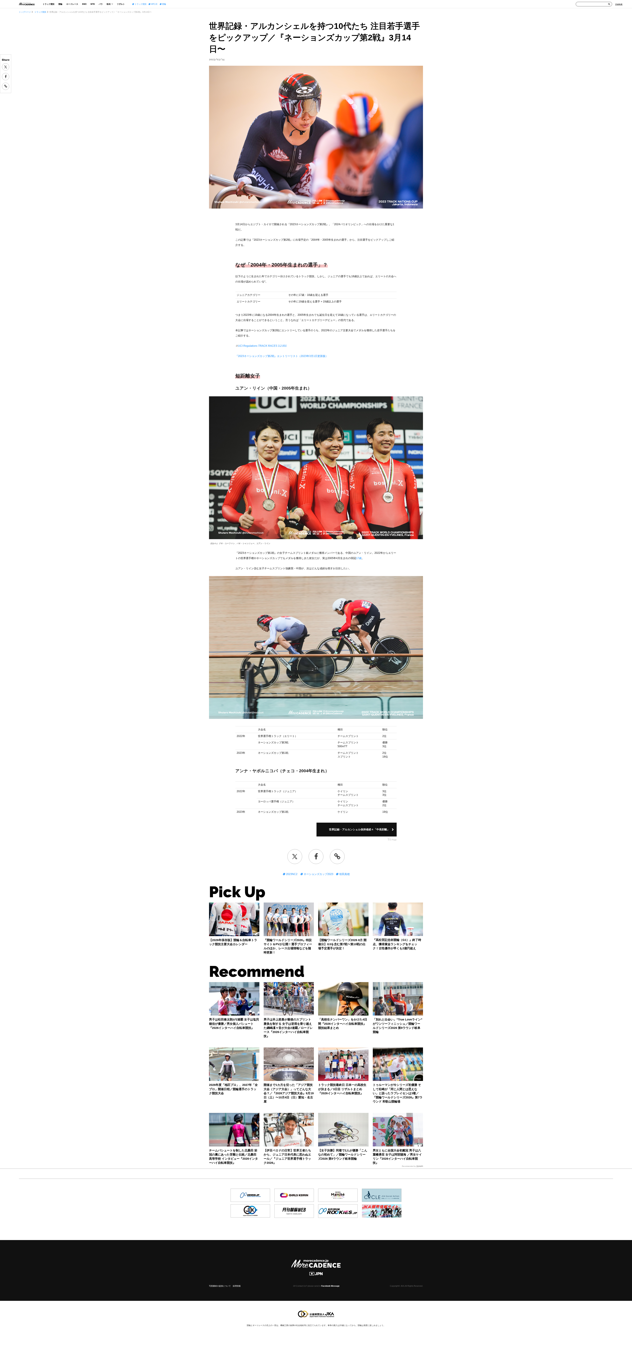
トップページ (25, 12)
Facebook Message (330, 1286)
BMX (84, 4)
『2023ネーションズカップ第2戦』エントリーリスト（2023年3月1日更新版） (281, 356)
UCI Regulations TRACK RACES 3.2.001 (262, 345)
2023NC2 (291, 874)
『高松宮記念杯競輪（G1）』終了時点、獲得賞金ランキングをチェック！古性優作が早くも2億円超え (397, 944)
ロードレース (72, 4)
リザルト (121, 4)
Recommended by (409, 1166)
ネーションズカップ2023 (318, 874)
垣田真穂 (344, 874)
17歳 (359, 558)
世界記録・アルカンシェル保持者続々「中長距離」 (359, 829)
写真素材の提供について (220, 1286)
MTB (93, 4)
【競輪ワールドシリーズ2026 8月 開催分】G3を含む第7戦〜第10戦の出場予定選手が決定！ (342, 944)
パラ (101, 4)
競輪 (60, 4)
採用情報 (237, 1286)
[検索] (609, 4)
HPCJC (154, 4)
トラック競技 (48, 4)
